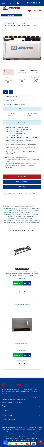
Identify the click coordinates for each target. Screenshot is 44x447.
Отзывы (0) (22, 187)
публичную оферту (25, 438)
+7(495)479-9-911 (33, 3)
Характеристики (22, 182)
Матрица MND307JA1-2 (22, 343)
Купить (18, 283)
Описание (22, 176)
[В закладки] (5, 92)
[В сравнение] (11, 92)
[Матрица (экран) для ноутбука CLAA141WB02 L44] (22, 48)
